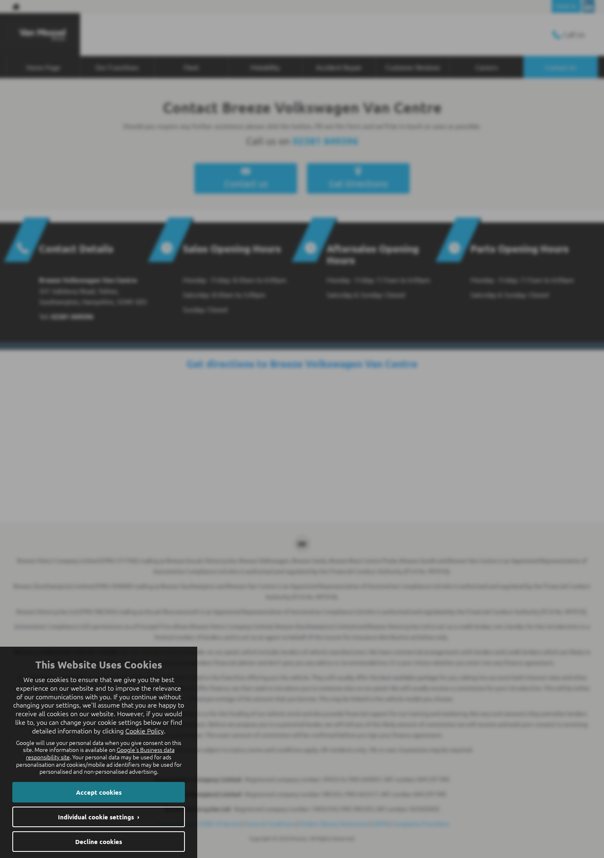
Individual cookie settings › (98, 817)
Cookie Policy (144, 730)
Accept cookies (99, 792)
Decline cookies (98, 841)
